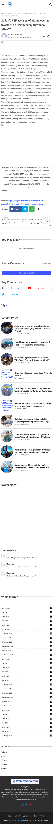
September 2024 (27, 706)
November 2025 (27, 646)
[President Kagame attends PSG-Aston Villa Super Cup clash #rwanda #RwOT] (7, 359)
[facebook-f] (22, 804)
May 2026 (27, 621)
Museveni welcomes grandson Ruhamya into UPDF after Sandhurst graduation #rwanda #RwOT (32, 451)
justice (3, 756)
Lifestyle (4, 760)
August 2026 (27, 608)
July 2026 (27, 612)
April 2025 (27, 676)
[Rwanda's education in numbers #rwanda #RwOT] (7, 375)
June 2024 (27, 719)
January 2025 (27, 689)
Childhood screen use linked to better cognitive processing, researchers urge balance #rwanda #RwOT (31, 420)
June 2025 (27, 668)
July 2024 (27, 714)
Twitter (25, 209)
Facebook (17, 209)
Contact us (27, 816)
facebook (15, 288)
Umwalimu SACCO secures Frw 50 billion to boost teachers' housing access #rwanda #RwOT (32, 405)
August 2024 (27, 710)
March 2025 (27, 680)
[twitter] (26, 804)
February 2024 (27, 736)
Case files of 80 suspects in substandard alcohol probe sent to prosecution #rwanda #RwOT (32, 343)
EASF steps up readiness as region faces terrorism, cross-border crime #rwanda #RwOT (32, 389)
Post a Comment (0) (26, 273)
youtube (41, 288)
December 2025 (27, 642)
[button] (50, 4)
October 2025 (27, 651)
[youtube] (30, 804)
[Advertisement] (26, 515)
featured (4, 752)
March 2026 (27, 629)
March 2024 (27, 731)
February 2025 (27, 685)
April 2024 (27, 727)
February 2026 (27, 634)
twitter (15, 294)
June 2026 (27, 617)
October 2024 (27, 702)
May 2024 (27, 723)
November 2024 (27, 697)
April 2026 (27, 625)
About (17, 816)
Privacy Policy (39, 816)
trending (4, 768)
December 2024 (27, 693)
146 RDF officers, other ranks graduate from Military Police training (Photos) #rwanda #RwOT (31, 435)
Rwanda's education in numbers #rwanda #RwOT (33, 374)
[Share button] (38, 209)
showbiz (4, 764)
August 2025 (27, 659)
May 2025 (27, 672)
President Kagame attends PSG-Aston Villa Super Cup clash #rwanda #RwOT (32, 358)
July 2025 (27, 663)
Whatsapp (32, 209)
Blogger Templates (18, 820)
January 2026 (27, 638)
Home (3, 13)
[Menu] (3, 4)
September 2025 (27, 655)
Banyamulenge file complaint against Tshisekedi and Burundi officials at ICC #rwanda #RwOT (31, 466)
